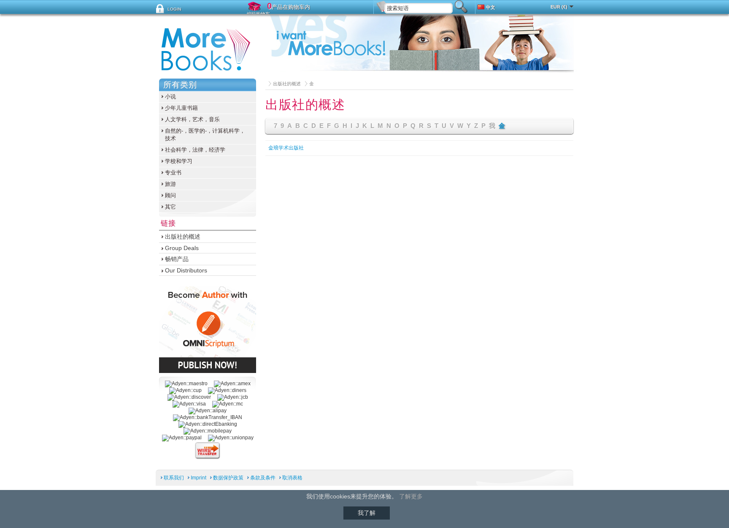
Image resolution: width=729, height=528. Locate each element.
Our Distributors (186, 270)
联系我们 (174, 478)
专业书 (173, 172)
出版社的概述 (287, 83)
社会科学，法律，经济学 (195, 150)
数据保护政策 (228, 478)
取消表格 (292, 478)
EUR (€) (559, 6)
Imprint (198, 478)
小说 (170, 96)
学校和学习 (178, 161)
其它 (170, 207)
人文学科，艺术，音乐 (192, 119)
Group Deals (182, 248)
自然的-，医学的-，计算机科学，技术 (205, 135)
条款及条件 (262, 478)
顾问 (170, 195)
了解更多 (411, 496)
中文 (490, 7)
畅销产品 (177, 259)
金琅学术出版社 (286, 148)
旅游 (170, 184)
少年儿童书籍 (181, 108)
